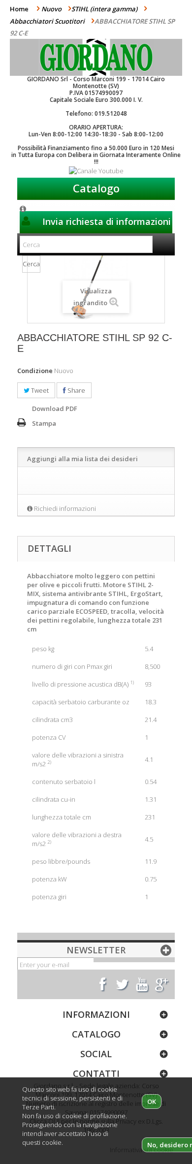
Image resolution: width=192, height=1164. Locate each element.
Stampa (44, 423)
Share (75, 390)
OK (151, 1101)
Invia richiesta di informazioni (105, 221)
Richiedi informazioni (65, 508)
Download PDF (54, 408)
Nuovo (51, 8)
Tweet (39, 390)
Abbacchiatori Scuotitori (47, 21)
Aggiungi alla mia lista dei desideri (82, 458)
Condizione (35, 370)
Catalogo (96, 188)
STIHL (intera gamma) (104, 8)
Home (19, 8)
